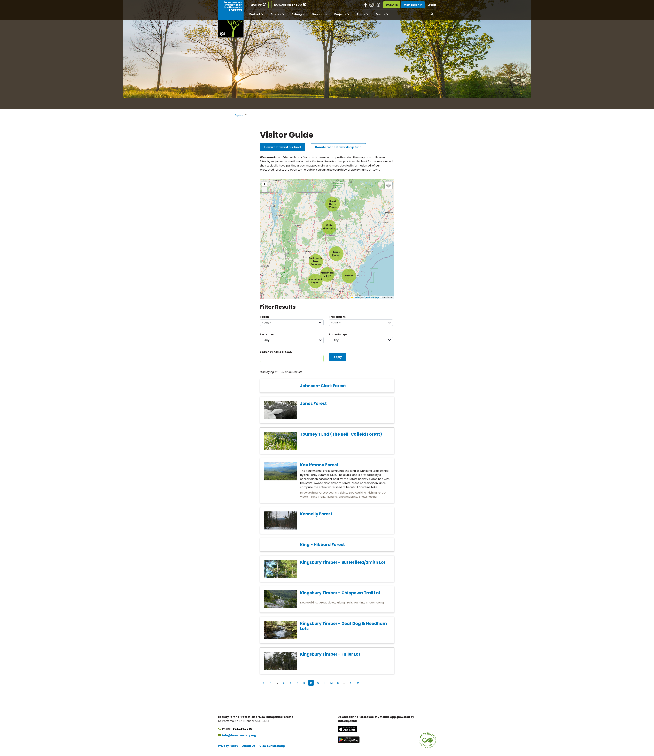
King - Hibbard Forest (322, 544)
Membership (413, 5)
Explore (276, 14)
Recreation (267, 334)
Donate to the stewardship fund (338, 147)
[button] (316, 261)
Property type (338, 334)
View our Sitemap (272, 746)
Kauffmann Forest (319, 465)
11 (325, 683)
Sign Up (256, 5)
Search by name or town (276, 352)
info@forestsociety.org (239, 735)
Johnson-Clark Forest (323, 386)
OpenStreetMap (371, 297)
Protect (254, 14)
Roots (361, 14)
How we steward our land (282, 147)
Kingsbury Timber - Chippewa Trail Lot (340, 593)
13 (339, 683)
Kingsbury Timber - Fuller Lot (330, 654)
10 (318, 683)
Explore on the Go (288, 5)
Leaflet (356, 297)
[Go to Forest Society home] (231, 18)
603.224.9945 (242, 729)
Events (380, 14)
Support (318, 14)
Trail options (337, 317)
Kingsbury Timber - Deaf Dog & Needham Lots (343, 626)
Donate (392, 5)
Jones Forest (313, 403)
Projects (340, 14)
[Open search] (432, 14)
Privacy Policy (228, 746)
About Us (248, 746)
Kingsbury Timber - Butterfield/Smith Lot (342, 562)
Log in (431, 5)
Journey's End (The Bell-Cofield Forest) (341, 434)
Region (264, 317)
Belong (297, 14)
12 (332, 683)
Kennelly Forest (316, 514)
